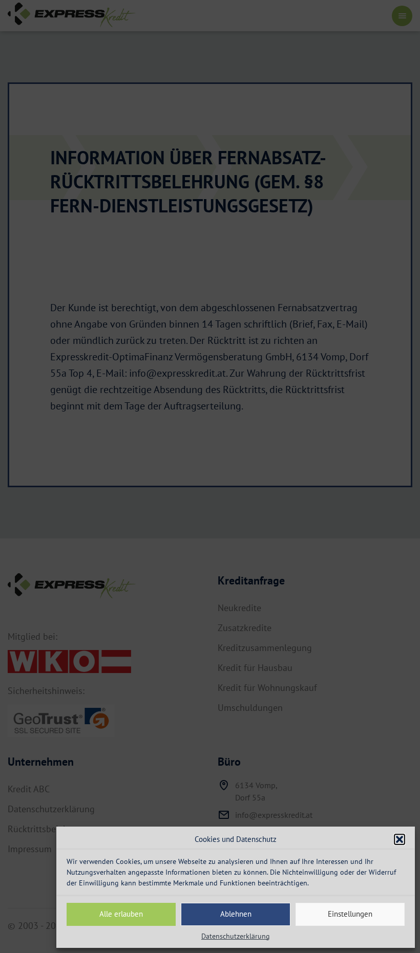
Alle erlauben (121, 914)
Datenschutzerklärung (235, 936)
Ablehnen (235, 914)
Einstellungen (350, 914)
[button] (399, 839)
